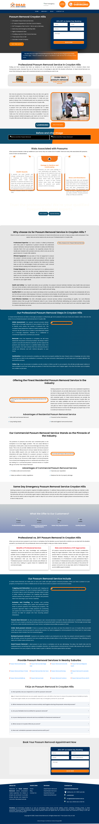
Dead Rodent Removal (50, 791)
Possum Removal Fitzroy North (80, 678)
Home (36, 11)
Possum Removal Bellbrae (17, 678)
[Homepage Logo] (18, 5)
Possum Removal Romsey (58, 671)
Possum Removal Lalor (37, 678)
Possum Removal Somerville (59, 664)
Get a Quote (43, 213)
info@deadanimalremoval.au (75, 798)
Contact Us (60, 11)
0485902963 (81, 4)
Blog (51, 11)
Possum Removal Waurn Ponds (19, 671)
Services (44, 11)
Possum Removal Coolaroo (59, 678)
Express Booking (54, 213)
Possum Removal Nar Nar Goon (40, 671)
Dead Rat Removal (49, 793)
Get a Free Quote (58, 125)
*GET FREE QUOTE (16, 44)
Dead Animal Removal (50, 795)
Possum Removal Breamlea (18, 664)
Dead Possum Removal (50, 789)
